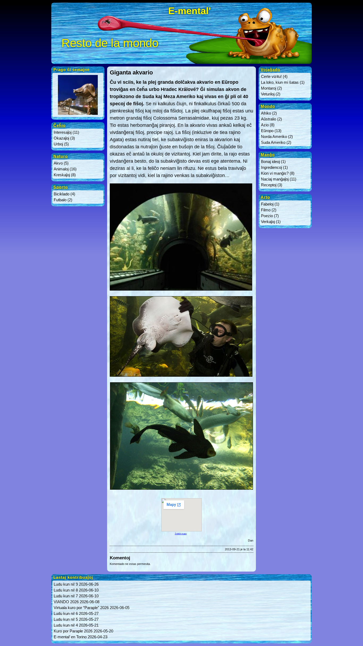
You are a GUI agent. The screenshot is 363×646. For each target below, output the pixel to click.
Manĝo (268, 154)
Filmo (266, 210)
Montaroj (268, 88)
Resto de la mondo (109, 42)
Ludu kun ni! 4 (66, 625)
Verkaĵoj (268, 221)
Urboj (58, 144)
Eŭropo (267, 130)
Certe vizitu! (271, 76)
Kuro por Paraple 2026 (73, 631)
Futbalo (60, 200)
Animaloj (61, 169)
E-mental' (189, 10)
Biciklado (61, 194)
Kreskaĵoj (62, 175)
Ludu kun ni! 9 (66, 584)
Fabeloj (267, 204)
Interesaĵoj (62, 132)
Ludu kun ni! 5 (66, 619)
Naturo (60, 156)
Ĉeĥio (59, 125)
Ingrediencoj (271, 167)
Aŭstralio (268, 119)
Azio (265, 125)
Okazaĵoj (61, 138)
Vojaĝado (270, 69)
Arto (265, 197)
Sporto (60, 187)
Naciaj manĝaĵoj (275, 179)
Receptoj (268, 185)
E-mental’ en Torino (70, 637)
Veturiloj (268, 94)
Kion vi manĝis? (275, 173)
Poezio (267, 215)
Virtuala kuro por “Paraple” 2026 (81, 607)
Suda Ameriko (273, 142)
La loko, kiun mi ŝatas (280, 82)
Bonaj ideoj (270, 161)
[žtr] (78, 114)
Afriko (266, 113)
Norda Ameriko (274, 136)
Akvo (58, 163)
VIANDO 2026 (66, 601)
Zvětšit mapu (181, 533)
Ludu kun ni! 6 (66, 613)
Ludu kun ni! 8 (66, 590)
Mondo (268, 106)
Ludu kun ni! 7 (66, 596)
